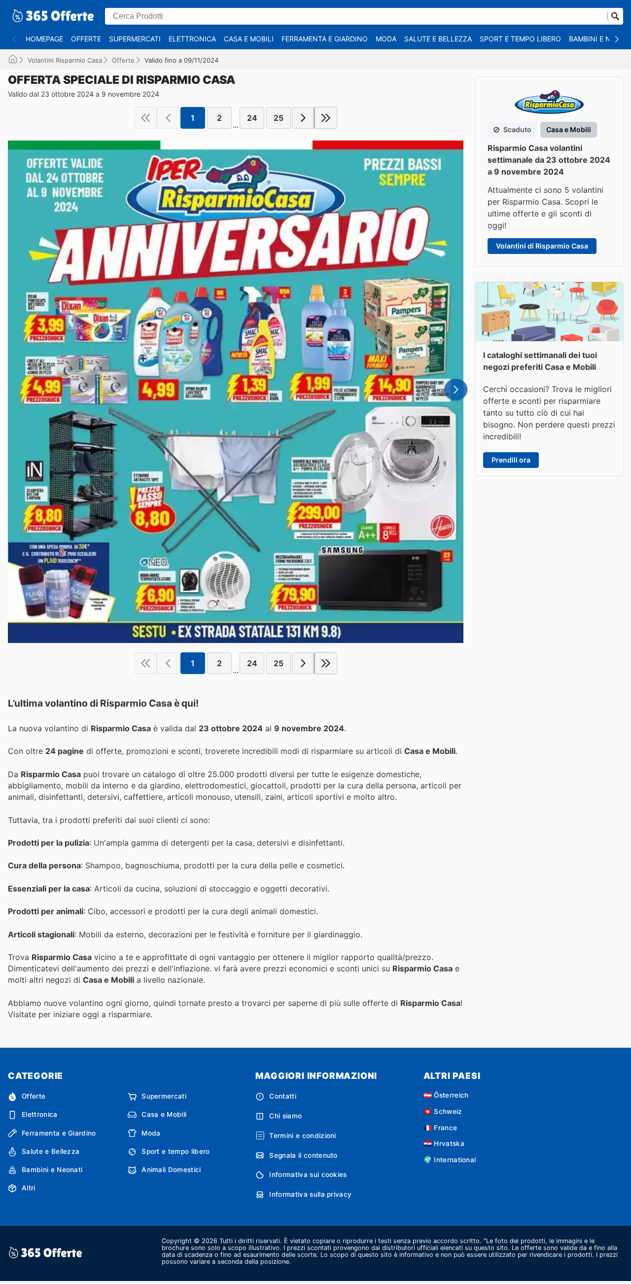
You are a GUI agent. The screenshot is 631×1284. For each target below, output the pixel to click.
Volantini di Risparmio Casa (542, 246)
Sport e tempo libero (520, 39)
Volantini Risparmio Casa (65, 60)
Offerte (86, 39)
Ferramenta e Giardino (324, 39)
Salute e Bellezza (438, 39)
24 (252, 118)
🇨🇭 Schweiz (442, 1111)
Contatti (282, 1096)
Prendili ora (510, 460)
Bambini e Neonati (52, 1170)
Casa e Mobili (249, 39)
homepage (44, 39)
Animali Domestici (171, 1170)
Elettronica (192, 39)
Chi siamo (285, 1116)
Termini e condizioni (302, 1136)
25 (278, 118)
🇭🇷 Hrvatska (443, 1143)
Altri (28, 1188)
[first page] (145, 118)
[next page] (303, 118)
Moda (386, 39)
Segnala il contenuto (303, 1155)
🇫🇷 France (440, 1128)
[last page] (326, 118)
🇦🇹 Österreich (446, 1095)
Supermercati (135, 39)
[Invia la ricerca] (615, 16)
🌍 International (449, 1160)
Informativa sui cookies (308, 1174)
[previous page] (168, 118)
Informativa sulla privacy (310, 1194)
